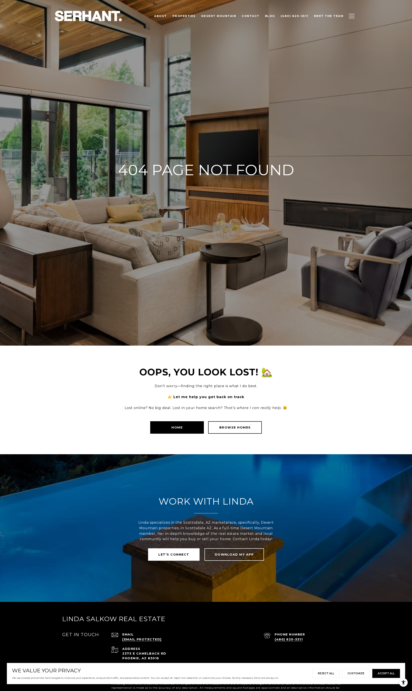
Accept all (386, 673)
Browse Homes (235, 427)
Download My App (234, 554)
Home (177, 427)
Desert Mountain (218, 16)
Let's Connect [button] (173, 554)
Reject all (326, 673)
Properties (184, 16)
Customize (355, 673)
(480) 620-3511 (289, 639)
